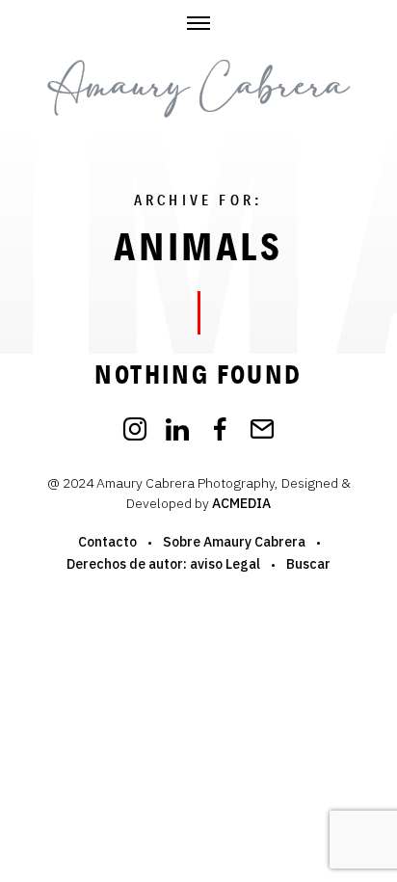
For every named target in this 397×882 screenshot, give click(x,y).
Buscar (308, 564)
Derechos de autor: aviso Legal (163, 564)
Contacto (107, 541)
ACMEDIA (241, 503)
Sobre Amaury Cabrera (234, 541)
